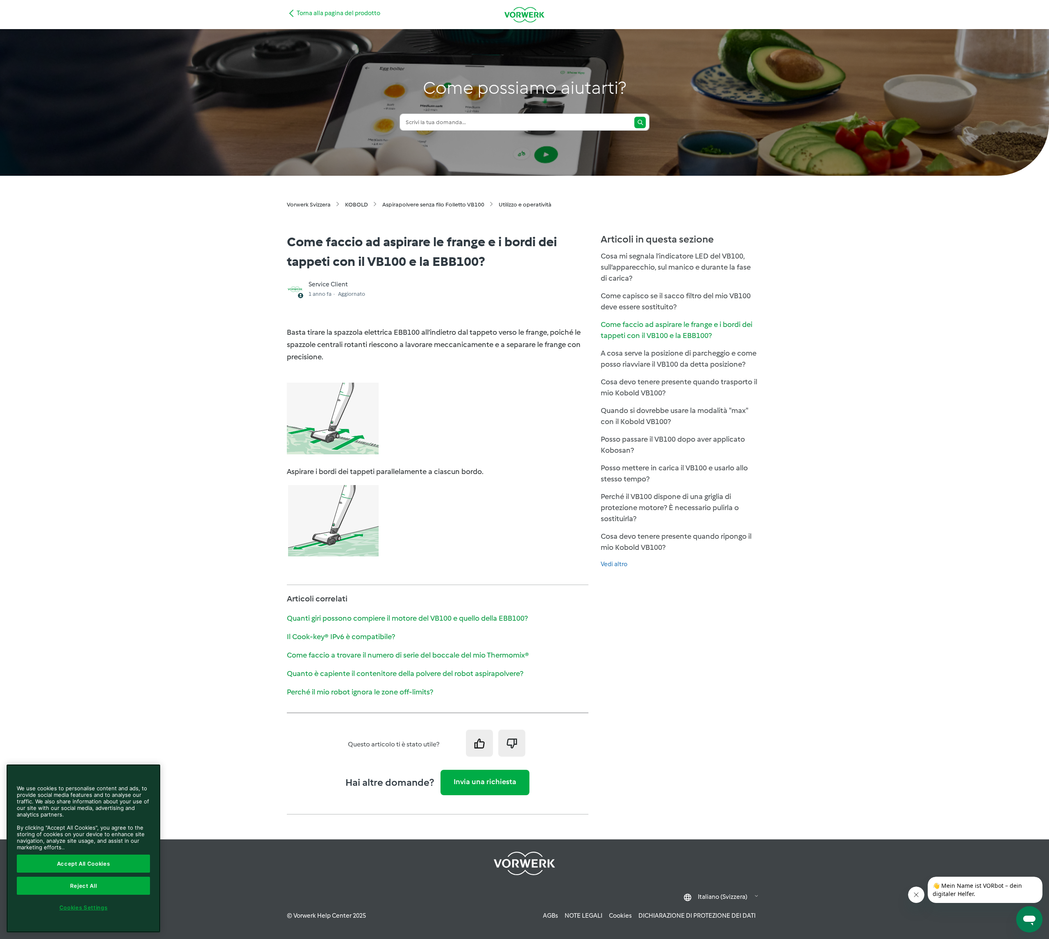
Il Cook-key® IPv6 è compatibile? (341, 636)
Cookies (620, 915)
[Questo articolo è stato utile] (479, 743)
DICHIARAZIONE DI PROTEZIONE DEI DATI (697, 915)
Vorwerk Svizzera (309, 204)
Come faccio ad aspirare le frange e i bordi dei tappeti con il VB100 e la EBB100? (676, 330)
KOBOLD (356, 204)
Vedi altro (614, 564)
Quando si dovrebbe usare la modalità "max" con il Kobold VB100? (674, 416)
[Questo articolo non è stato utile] (511, 743)
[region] (83, 848)
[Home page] (524, 14)
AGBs (550, 915)
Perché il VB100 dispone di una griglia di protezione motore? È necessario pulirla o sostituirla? (670, 507)
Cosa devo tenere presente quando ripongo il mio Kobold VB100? (676, 542)
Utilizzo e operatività (525, 204)
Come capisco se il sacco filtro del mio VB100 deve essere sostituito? (676, 301)
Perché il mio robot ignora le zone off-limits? (360, 691)
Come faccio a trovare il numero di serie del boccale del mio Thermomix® (408, 655)
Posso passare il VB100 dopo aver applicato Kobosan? (673, 445)
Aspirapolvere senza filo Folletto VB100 (433, 204)
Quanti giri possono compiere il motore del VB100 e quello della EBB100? (407, 618)
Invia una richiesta (485, 781)
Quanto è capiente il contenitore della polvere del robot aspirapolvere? (405, 673)
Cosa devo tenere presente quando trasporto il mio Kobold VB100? (679, 387)
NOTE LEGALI (583, 915)
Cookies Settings (83, 907)
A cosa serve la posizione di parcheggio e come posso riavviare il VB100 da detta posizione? (678, 359)
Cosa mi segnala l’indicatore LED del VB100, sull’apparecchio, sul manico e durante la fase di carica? (676, 267)
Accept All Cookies (83, 863)
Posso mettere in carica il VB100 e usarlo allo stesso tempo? (674, 473)
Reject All (83, 885)
